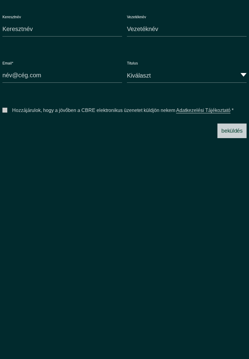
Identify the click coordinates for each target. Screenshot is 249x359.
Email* (7, 63)
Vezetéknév (136, 17)
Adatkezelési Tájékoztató (203, 110)
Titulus (132, 63)
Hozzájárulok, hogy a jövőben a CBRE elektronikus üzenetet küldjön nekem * (123, 110)
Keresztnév (11, 17)
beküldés (231, 131)
